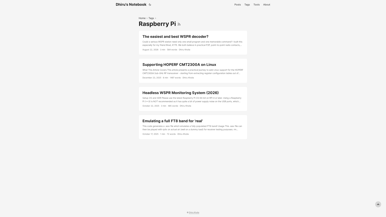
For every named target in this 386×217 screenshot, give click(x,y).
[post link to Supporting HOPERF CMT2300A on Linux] (193, 71)
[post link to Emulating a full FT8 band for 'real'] (193, 127)
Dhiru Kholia (194, 212)
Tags (151, 18)
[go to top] (378, 204)
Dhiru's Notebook (131, 4)
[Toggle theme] (150, 4)
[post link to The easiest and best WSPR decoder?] (193, 43)
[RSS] (179, 23)
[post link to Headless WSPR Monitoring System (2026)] (193, 99)
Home (142, 18)
